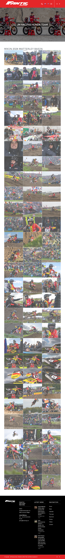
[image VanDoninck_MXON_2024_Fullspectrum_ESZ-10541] (32, 118)
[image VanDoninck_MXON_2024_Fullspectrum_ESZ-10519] (51, 88)
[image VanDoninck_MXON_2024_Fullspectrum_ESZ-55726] (51, 406)
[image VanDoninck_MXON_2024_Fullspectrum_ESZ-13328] (51, 57)
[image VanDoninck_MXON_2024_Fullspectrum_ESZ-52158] (51, 436)
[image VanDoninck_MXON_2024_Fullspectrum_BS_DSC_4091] (51, 239)
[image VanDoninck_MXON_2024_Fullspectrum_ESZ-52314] (32, 451)
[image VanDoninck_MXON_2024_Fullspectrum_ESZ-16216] (51, 467)
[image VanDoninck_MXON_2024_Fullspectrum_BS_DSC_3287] (32, 163)
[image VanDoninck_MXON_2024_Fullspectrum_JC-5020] (13, 406)
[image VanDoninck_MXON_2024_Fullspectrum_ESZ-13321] (32, 72)
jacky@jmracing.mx (24, 520)
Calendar (51, 511)
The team (51, 514)
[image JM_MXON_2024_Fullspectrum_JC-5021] (51, 300)
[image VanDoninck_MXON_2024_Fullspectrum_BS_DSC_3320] (32, 270)
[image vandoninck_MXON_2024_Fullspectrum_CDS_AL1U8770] (51, 361)
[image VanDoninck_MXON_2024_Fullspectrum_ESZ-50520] (13, 118)
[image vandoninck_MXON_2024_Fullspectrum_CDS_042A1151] (51, 270)
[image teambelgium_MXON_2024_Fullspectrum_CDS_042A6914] (32, 345)
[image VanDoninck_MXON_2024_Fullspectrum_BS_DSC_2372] (32, 179)
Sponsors (51, 517)
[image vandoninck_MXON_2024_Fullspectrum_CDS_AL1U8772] (51, 345)
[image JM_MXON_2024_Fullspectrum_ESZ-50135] (32, 133)
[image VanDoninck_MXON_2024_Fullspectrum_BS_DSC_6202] (13, 194)
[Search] (41, 4)
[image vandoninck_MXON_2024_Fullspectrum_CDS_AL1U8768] (32, 376)
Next (63, 22)
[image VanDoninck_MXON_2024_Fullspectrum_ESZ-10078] (32, 103)
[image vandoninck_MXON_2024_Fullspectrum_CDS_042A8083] (32, 315)
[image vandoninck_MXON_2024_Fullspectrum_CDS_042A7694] (13, 315)
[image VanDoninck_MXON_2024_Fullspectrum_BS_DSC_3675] (51, 163)
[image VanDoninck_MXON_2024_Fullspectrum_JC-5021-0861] (51, 209)
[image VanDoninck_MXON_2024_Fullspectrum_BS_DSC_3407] (51, 254)
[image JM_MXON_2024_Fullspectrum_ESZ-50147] (51, 133)
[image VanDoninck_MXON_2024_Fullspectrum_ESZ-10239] (13, 133)
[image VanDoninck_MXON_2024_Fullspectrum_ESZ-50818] (51, 451)
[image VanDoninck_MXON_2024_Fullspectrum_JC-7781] (13, 270)
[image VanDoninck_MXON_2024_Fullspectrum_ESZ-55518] (32, 421)
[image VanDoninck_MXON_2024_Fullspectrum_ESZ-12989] (13, 88)
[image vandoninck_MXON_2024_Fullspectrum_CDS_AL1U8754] (13, 391)
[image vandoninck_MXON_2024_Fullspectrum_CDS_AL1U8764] (51, 376)
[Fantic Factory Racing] (17, 4)
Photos (51, 519)
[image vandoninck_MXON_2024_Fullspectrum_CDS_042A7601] (13, 330)
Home (50, 506)
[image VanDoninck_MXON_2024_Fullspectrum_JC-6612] (32, 406)
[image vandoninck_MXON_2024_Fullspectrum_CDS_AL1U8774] (13, 361)
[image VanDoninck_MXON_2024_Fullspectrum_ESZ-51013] (13, 467)
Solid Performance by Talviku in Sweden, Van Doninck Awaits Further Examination (41, 525)
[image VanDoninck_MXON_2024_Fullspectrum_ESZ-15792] (51, 482)
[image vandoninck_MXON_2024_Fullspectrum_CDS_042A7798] (51, 315)
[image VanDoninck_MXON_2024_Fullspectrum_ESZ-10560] (51, 118)
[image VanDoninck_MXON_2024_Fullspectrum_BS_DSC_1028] (32, 239)
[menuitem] (41, 4)
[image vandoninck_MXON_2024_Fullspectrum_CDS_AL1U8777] (32, 361)
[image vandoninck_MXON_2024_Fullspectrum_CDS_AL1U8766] (13, 376)
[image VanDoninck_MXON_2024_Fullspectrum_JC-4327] (32, 330)
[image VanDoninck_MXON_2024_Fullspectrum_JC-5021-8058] (32, 391)
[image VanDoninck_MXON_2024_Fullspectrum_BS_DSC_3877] (32, 148)
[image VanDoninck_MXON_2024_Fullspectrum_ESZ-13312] (13, 72)
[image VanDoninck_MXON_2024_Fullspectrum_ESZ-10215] (13, 103)
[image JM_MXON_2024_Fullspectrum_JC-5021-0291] (51, 224)
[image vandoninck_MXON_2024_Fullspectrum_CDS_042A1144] (13, 285)
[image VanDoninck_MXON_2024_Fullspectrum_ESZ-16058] (13, 57)
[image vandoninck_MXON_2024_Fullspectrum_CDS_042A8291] (32, 285)
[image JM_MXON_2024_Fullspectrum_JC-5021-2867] (13, 148)
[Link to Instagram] (57, 4)
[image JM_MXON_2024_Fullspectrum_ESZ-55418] (51, 103)
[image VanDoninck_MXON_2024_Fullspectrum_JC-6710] (51, 391)
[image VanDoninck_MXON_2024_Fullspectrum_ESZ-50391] (13, 482)
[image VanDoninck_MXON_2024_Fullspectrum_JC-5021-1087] (32, 194)
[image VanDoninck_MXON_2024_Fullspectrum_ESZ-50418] (32, 467)
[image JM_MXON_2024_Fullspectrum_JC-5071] (51, 285)
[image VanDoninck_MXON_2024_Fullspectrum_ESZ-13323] (32, 57)
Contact (51, 524)
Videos (51, 522)
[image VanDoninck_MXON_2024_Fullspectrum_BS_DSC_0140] (13, 239)
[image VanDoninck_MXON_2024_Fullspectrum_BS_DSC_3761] (13, 254)
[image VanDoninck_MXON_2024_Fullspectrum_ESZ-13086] (32, 88)
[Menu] (51, 4)
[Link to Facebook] (59, 4)
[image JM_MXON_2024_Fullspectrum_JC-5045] (13, 300)
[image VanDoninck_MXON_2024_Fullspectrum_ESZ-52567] (13, 436)
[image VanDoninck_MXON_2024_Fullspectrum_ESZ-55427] (32, 436)
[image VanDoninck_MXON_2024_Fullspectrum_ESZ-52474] (51, 421)
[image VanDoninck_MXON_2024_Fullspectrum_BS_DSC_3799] (13, 179)
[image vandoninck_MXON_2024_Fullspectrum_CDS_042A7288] (51, 330)
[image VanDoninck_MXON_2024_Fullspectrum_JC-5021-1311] (51, 194)
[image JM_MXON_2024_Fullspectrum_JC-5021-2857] (51, 148)
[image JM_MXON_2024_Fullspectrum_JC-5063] (32, 300)
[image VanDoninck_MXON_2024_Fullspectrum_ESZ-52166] (13, 451)
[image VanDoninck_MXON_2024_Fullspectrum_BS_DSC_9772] (32, 254)
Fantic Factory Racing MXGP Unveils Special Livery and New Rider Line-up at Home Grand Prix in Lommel (42, 540)
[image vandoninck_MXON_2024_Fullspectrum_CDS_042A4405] (13, 224)
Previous (1, 22)
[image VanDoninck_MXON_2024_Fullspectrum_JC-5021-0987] (13, 209)
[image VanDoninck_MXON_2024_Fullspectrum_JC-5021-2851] (13, 163)
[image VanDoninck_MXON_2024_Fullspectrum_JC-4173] (13, 345)
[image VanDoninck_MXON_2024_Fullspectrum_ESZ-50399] (32, 482)
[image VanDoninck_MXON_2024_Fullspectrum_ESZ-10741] (51, 72)
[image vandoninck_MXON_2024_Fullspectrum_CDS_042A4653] (32, 209)
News (50, 509)
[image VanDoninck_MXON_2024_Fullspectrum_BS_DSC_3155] (51, 179)
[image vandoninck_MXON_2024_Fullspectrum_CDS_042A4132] (32, 224)
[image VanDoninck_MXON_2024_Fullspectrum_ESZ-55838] (13, 421)
